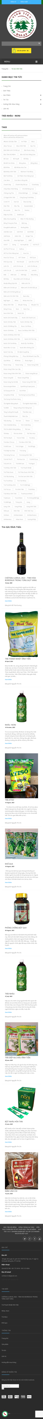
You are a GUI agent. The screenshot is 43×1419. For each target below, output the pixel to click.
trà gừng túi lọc (9, 455)
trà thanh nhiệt (26, 468)
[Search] (38, 43)
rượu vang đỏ (8, 378)
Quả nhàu (7, 360)
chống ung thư (9, 193)
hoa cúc (26, 253)
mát (5, 275)
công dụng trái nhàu (27, 197)
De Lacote (7, 210)
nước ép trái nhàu (27, 343)
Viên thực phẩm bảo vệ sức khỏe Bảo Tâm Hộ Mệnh (20, 1228)
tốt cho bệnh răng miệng (12, 429)
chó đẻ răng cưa (28, 189)
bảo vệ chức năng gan (27, 154)
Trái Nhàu (10, 994)
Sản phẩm (5, 1344)
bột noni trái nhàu (27, 172)
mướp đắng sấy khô (10, 283)
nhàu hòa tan (27, 300)
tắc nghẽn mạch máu (30, 403)
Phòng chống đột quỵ (16, 928)
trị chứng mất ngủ (33, 498)
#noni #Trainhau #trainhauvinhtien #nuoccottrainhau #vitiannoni (16, 136)
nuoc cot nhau (26, 326)
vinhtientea (7, 519)
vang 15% (7, 507)
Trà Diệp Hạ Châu (9, 451)
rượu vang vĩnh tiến (29, 382)
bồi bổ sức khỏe (9, 163)
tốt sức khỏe (18, 433)
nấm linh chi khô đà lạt (29, 288)
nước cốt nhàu (9, 330)
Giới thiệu (6, 91)
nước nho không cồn (27, 348)
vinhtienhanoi (31, 515)
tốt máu (6, 433)
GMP (30, 240)
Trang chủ (5, 1338)
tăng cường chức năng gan (22, 408)
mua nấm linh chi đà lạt (22, 279)
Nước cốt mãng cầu (10, 326)
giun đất (6, 240)
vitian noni (19, 519)
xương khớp (32, 519)
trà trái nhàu (21, 481)
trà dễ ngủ (31, 446)
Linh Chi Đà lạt (32, 266)
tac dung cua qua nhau (27, 395)
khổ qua (33, 257)
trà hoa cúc (21, 459)
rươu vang (7, 365)
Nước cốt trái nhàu (10, 343)
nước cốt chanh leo (29, 318)
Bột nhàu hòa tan (14, 1121)
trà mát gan (20, 464)
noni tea (26, 309)
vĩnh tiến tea (28, 511)
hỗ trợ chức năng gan (11, 253)
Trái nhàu (31, 489)
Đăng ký (13, 1)
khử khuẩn (20, 262)
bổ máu (26, 159)
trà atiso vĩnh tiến (25, 442)
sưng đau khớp (9, 395)
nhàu (16, 300)
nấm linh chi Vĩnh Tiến (11, 296)
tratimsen (7, 498)
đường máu (25, 227)
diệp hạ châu (8, 215)
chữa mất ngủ (23, 193)
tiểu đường (7, 421)
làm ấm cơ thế (34, 262)
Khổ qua (9, 864)
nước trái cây (8, 352)
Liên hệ (6, 109)
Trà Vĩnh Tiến (19, 489)
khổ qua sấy (8, 262)
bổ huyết (16, 159)
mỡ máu (6, 279)
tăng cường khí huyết (11, 412)
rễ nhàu (18, 360)
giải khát (20, 232)
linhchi (34, 270)
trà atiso (32, 438)
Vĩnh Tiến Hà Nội (15, 1413)
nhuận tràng (22, 305)
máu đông (34, 275)
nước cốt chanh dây (10, 318)
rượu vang (19, 365)
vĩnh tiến (17, 511)
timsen (36, 421)
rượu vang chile (32, 365)
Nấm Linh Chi (11, 1191)
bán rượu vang (29, 150)
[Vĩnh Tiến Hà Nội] (21, 24)
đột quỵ (24, 223)
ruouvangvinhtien (10, 386)
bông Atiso (34, 163)
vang (28, 502)
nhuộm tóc (35, 305)
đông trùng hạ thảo (10, 223)
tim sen (18, 421)
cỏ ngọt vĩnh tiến (9, 197)
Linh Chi (6, 266)
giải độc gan (8, 232)
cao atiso (7, 180)
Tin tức (6, 100)
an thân (24, 142)
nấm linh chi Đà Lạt (10, 288)
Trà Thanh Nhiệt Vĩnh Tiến (18, 659)
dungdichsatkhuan (10, 227)
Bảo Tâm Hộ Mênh (10, 1227)
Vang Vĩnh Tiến (31, 507)
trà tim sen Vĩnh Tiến (25, 476)
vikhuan (6, 511)
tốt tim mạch (8, 438)
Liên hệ (4, 1356)
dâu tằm (6, 206)
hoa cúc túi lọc (9, 257)
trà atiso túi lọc (9, 442)
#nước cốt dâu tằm (10, 142)
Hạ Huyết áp (24, 245)
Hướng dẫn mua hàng (11, 104)
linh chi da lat (18, 266)
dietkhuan (20, 215)
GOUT (6, 245)
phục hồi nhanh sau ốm (31, 356)
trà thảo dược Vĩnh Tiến (26, 472)
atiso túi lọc (8, 146)
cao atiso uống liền (21, 180)
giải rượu (7, 236)
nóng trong (7, 309)
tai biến (6, 408)
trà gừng (23, 451)
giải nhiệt (30, 232)
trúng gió (19, 502)
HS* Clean (22, 257)
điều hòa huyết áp (10, 219)
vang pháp (18, 507)
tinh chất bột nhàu (10, 425)
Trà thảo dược (8, 472)
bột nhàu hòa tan (20, 167)
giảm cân (18, 236)
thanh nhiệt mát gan (11, 416)
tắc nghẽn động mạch (11, 403)
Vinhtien (6, 515)
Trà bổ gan (7, 446)
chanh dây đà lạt (21, 185)
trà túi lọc (7, 489)
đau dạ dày (27, 202)
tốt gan (27, 429)
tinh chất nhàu (26, 425)
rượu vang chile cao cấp (12, 369)
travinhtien (18, 498)
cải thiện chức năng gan (25, 176)
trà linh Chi (7, 464)
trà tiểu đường (9, 476)
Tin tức (4, 1350)
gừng (14, 245)
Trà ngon (32, 464)
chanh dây (7, 185)
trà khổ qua (33, 459)
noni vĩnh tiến (8, 313)
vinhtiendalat (18, 515)
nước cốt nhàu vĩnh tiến (12, 335)
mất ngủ (23, 275)
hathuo (21, 249)
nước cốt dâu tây (26, 322)
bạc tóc (33, 146)
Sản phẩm (6, 95)
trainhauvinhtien (27, 494)
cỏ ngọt (34, 193)
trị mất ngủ (7, 502)
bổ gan (6, 159)
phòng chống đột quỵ (11, 356)
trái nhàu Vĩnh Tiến (10, 494)
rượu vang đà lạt (31, 373)
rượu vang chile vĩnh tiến (12, 373)
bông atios (22, 163)
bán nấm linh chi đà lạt (12, 150)
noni (17, 309)
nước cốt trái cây (30, 339)
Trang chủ (5, 69)
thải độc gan (27, 412)
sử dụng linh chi (9, 391)
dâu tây (17, 206)
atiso (33, 142)
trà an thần (21, 438)
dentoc (27, 210)
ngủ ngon (7, 300)
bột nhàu (7, 167)
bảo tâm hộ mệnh (10, 154)
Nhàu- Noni (10, 725)
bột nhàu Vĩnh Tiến (10, 172)
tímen (28, 421)
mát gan (13, 275)
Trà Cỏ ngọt (19, 446)
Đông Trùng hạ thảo (26, 1227)
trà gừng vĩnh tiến (25, 455)
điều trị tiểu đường (27, 219)
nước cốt (21, 313)
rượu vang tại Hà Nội (11, 382)
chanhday (35, 185)
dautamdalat (28, 206)
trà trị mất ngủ (25, 485)
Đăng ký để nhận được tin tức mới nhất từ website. (18, 1380)
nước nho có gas (9, 348)
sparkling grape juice (27, 386)
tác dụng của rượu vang (12, 399)
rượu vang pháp (23, 378)
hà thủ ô (36, 245)
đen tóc (17, 210)
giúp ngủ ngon (19, 240)
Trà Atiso (9, 800)
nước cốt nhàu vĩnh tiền (12, 339)
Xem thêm (8, 601)
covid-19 (6, 202)
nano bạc (26, 296)
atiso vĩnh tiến (21, 146)
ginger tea (29, 236)
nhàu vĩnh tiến (9, 305)
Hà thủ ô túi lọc (9, 249)
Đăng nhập (24, 1)
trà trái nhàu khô (10, 485)
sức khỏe (22, 391)
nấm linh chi (26, 283)
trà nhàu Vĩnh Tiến (10, 468)
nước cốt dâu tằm (10, 322)
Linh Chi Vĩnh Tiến (21, 270)
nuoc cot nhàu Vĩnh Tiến (26, 330)
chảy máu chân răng (11, 189)
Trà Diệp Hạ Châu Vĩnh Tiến (17, 1057)
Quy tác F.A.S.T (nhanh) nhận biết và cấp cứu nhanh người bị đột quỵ (22, 1231)
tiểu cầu (25, 416)
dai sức (16, 202)
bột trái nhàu (8, 176)
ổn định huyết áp (23, 352)
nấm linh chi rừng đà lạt (12, 292)
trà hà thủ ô (8, 459)
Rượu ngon (29, 360)
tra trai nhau (8, 481)
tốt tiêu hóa (31, 433)
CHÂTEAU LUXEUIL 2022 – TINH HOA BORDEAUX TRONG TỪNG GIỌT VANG (21, 579)
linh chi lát (7, 270)
